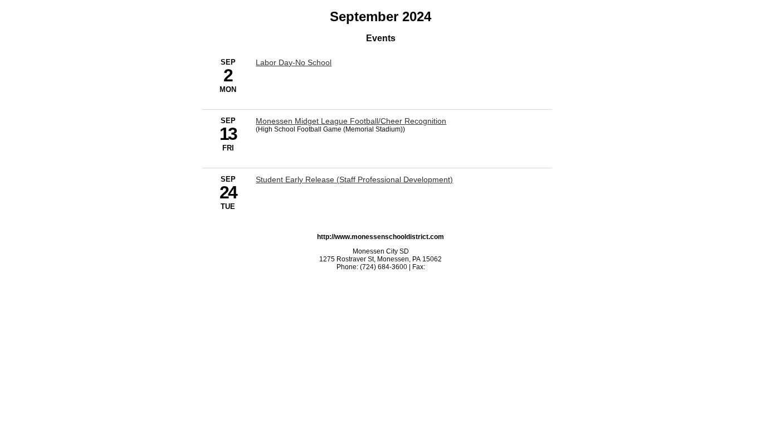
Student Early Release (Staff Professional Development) (354, 179)
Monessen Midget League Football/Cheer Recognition (351, 120)
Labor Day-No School (293, 62)
